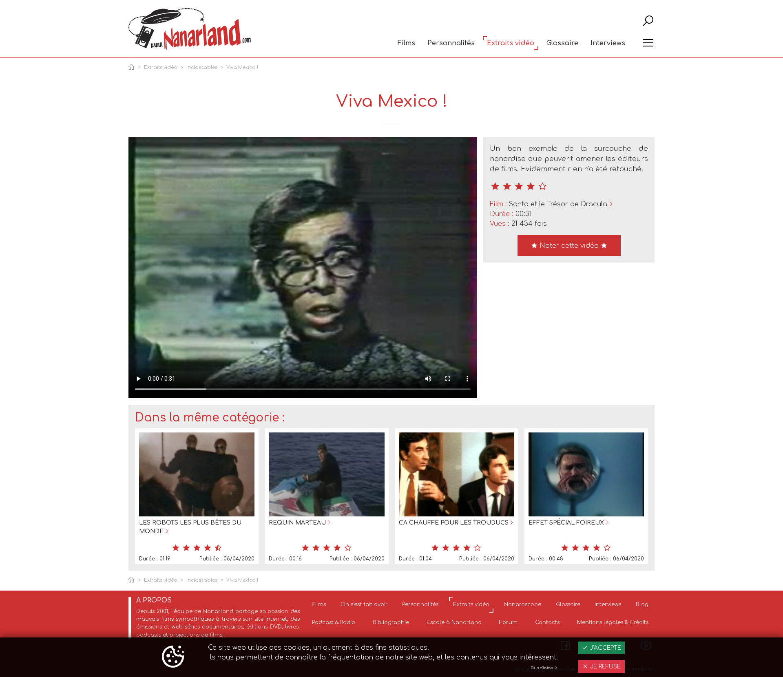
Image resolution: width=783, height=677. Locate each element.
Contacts (547, 622)
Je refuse (604, 667)
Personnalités (451, 43)
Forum (508, 622)
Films (406, 43)
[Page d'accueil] (133, 67)
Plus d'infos (542, 668)
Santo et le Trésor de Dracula (558, 204)
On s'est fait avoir (364, 604)
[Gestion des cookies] (173, 657)
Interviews (608, 43)
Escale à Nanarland (454, 622)
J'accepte (604, 648)
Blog (642, 604)
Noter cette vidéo (569, 245)
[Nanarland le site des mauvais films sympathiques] (189, 29)
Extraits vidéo (510, 43)
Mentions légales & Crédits (612, 622)
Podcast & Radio (333, 622)
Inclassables (201, 67)
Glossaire (562, 43)
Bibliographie (391, 622)
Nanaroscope (522, 604)
